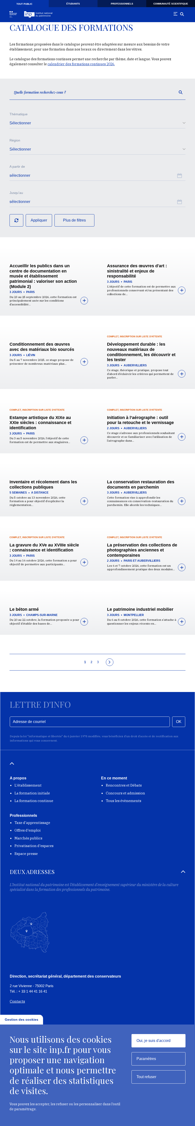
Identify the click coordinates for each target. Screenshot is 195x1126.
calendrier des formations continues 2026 (81, 64)
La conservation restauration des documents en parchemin (140, 485)
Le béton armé (24, 609)
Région (15, 140)
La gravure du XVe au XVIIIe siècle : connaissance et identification (44, 548)
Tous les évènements (123, 800)
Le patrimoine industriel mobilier (140, 609)
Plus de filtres (74, 220)
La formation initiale (32, 793)
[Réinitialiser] (16, 220)
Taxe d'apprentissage (32, 822)
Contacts (17, 1001)
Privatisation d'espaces (34, 845)
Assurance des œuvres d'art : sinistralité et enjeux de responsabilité (137, 270)
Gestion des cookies (21, 1019)
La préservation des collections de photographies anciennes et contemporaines (142, 550)
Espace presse (26, 853)
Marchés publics (28, 838)
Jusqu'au (16, 193)
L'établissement (28, 785)
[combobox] (97, 123)
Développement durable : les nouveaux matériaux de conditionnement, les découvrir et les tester (141, 352)
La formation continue (34, 800)
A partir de (17, 166)
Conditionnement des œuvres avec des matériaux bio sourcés (42, 347)
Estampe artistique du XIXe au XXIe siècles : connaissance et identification (40, 422)
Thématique (19, 114)
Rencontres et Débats (124, 785)
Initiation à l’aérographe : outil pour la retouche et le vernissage (140, 420)
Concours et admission (125, 793)
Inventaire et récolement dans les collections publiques (43, 485)
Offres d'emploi (28, 830)
